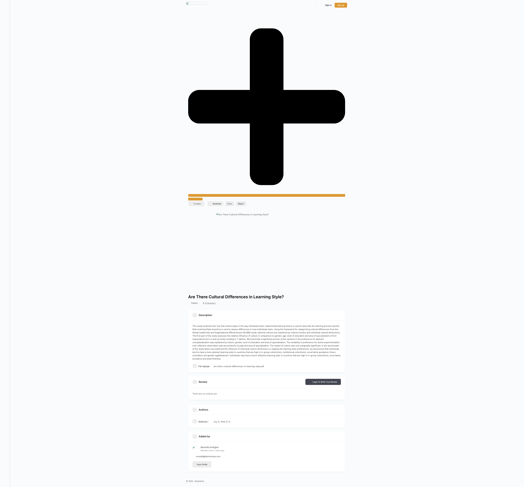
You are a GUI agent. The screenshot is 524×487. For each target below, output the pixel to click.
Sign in (328, 5)
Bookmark (217, 204)
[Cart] (320, 5)
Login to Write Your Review (324, 382)
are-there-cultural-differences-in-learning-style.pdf (239, 366)
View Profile (202, 464)
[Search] (312, 5)
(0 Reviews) (210, 303)
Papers (194, 303)
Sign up (340, 5)
